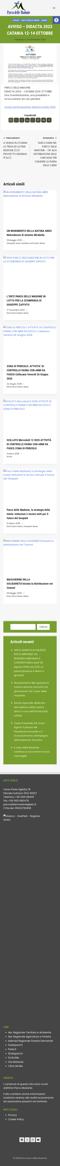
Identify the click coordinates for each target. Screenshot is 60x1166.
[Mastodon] (38, 120)
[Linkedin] (27, 120)
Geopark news (13, 243)
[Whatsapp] (16, 120)
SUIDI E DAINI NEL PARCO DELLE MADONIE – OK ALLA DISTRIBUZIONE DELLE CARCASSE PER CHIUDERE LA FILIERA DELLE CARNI (45, 152)
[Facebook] (11, 120)
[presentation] (30, 207)
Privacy (12, 1115)
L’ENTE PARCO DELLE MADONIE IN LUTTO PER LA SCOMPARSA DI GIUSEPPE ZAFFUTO (26, 300)
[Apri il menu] (54, 8)
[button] (56, 20)
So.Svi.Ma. (13, 1057)
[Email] (43, 120)
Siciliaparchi (15, 1053)
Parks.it (12, 1049)
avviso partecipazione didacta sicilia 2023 (30, 107)
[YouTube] (38, 1139)
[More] (49, 120)
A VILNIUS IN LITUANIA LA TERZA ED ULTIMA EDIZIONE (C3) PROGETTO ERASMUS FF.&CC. (15, 148)
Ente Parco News (30, 20)
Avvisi (16, 20)
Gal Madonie (15, 1062)
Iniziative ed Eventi (30, 243)
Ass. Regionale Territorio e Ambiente (29, 1032)
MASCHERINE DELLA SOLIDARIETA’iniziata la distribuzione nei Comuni (30, 583)
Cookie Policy (16, 1119)
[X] (21, 120)
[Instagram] (32, 120)
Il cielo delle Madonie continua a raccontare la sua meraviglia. (32, 752)
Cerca (43, 626)
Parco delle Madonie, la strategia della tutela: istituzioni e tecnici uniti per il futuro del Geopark (28, 514)
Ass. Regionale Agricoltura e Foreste (29, 1036)
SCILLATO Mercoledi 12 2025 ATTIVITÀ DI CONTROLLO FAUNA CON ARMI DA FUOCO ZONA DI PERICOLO (29, 444)
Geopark (27, 526)
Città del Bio (15, 1066)
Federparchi (15, 1045)
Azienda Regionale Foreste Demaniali (30, 1041)
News (44, 20)
